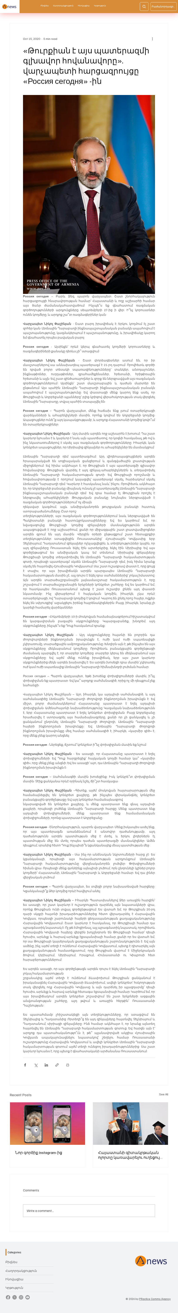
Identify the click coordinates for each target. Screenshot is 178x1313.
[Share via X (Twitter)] (36, 1065)
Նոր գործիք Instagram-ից (38, 1152)
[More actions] (152, 38)
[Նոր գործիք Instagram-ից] (47, 1123)
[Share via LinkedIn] (46, 1065)
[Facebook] (8, 1297)
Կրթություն (14, 1287)
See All (163, 1094)
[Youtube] (27, 1297)
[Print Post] (68, 1065)
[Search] (144, 6)
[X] (14, 1297)
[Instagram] (21, 1297)
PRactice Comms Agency (155, 1299)
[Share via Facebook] (25, 1065)
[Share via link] (57, 1065)
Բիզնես (11, 1262)
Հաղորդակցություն (21, 1270)
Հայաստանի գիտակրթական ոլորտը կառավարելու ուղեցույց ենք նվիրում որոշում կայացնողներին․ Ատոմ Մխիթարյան (130, 1155)
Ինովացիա (14, 1279)
